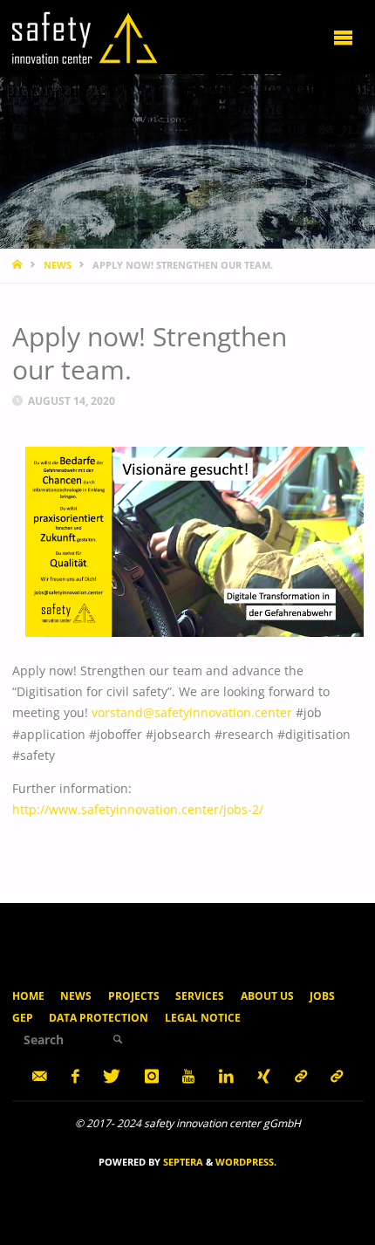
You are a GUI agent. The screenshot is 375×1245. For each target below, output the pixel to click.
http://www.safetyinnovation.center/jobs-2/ (137, 809)
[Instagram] (151, 1076)
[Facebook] (75, 1076)
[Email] (40, 1076)
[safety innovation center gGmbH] (85, 36)
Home (28, 995)
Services (199, 995)
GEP (22, 1017)
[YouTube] (189, 1076)
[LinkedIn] (225, 1076)
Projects (134, 995)
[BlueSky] (337, 1076)
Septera (181, 1161)
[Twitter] (112, 1076)
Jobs (322, 995)
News (76, 995)
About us (267, 995)
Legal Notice (203, 1017)
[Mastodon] (300, 1076)
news (58, 264)
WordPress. (245, 1161)
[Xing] (264, 1076)
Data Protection (98, 1017)
